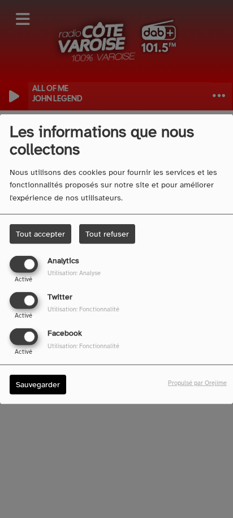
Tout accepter (40, 233)
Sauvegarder (38, 384)
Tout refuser (107, 233)
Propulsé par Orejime (197, 383)
